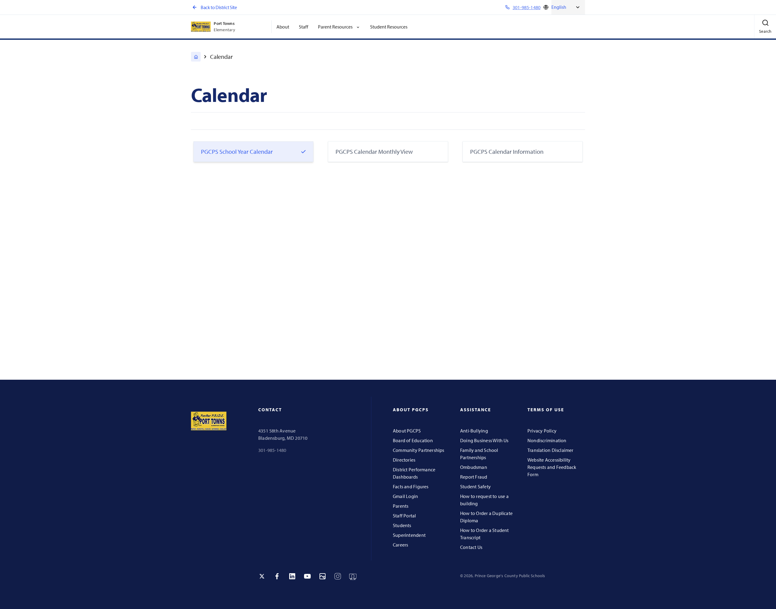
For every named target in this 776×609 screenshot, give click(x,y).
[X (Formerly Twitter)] (262, 576)
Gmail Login (405, 496)
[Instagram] (337, 576)
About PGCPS (407, 431)
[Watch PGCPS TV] (352, 576)
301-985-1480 (272, 450)
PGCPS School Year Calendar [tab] (237, 151)
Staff (303, 27)
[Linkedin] (292, 576)
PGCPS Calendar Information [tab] (507, 151)
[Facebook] (277, 576)
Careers (400, 545)
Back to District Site (219, 7)
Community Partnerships (418, 450)
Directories (404, 460)
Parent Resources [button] (335, 27)
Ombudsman (473, 467)
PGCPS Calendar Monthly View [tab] (374, 151)
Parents (400, 506)
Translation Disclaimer (550, 450)
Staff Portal (404, 516)
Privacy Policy (542, 431)
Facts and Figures (411, 486)
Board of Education (413, 440)
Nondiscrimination (547, 440)
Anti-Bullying (474, 431)
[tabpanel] (388, 263)
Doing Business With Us (484, 440)
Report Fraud (473, 477)
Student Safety (475, 486)
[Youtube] (307, 576)
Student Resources (388, 27)
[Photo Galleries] (322, 576)
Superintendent (409, 535)
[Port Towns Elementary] (196, 57)
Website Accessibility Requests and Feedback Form (551, 467)
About (282, 27)
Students (402, 525)
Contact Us (471, 547)
